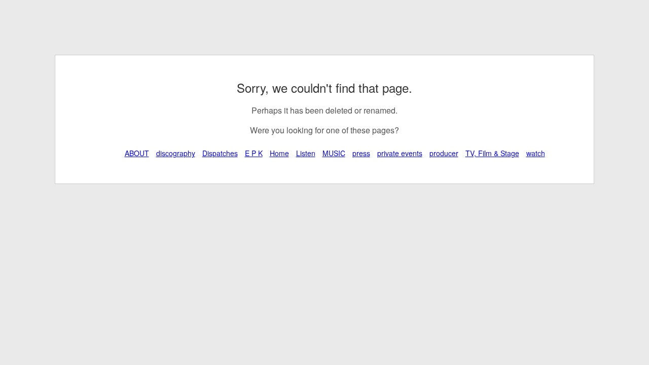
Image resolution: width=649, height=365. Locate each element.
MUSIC (333, 153)
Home (279, 153)
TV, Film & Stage (492, 153)
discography (175, 153)
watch (535, 153)
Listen (305, 153)
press (361, 153)
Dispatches (220, 153)
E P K (254, 153)
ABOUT (137, 153)
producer (443, 153)
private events (399, 153)
